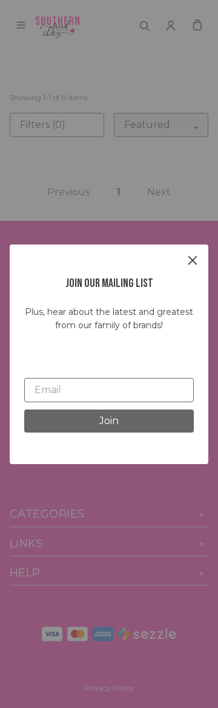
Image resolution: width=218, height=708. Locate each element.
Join (109, 420)
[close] (192, 260)
